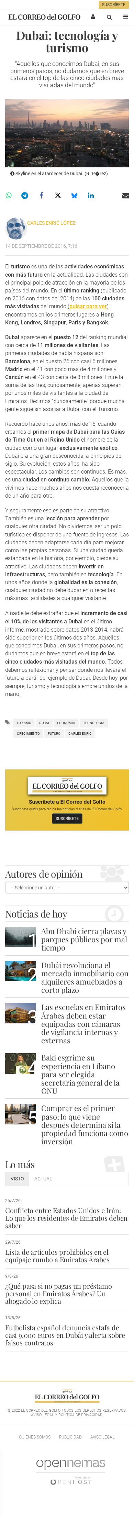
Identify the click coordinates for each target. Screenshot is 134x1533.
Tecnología (93, 723)
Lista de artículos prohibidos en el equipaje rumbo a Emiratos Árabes (57, 1255)
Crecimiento (28, 733)
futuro (54, 733)
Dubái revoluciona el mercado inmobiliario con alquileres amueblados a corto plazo (85, 977)
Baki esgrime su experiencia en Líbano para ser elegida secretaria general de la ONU (80, 1074)
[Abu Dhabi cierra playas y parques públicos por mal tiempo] (20, 937)
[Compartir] (8, 195)
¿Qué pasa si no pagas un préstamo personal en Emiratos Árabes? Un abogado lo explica (58, 1293)
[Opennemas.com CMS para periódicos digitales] (70, 1472)
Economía (66, 723)
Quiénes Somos (35, 1437)
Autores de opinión (43, 873)
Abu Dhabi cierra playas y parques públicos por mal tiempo (84, 939)
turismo (23, 723)
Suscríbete (113, 4)
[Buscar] (109, 17)
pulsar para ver (88, 306)
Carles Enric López (51, 223)
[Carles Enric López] (16, 229)
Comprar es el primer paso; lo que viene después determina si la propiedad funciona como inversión (84, 1124)
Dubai (44, 723)
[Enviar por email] (126, 195)
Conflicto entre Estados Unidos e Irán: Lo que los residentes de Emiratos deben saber (66, 1218)
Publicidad (70, 1437)
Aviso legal (102, 1437)
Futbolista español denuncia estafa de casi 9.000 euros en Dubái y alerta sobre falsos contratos (65, 1335)
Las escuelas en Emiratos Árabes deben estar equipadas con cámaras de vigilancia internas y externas (83, 1023)
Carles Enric (80, 733)
